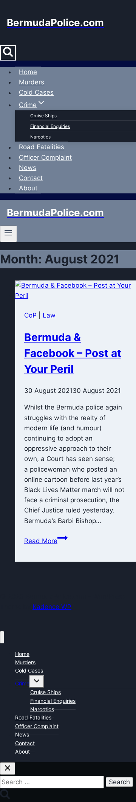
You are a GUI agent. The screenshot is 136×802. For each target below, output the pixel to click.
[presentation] (75, 290)
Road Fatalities (41, 147)
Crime (22, 683)
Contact (31, 178)
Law (49, 315)
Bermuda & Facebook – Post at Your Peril (72, 353)
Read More (46, 541)
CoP (30, 315)
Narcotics (40, 137)
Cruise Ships (43, 115)
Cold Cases (36, 93)
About (28, 188)
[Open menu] (8, 234)
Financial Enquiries (50, 126)
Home (28, 72)
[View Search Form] (8, 53)
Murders (31, 82)
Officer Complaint (45, 157)
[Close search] (7, 768)
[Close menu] (2, 637)
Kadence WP (51, 606)
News (27, 167)
